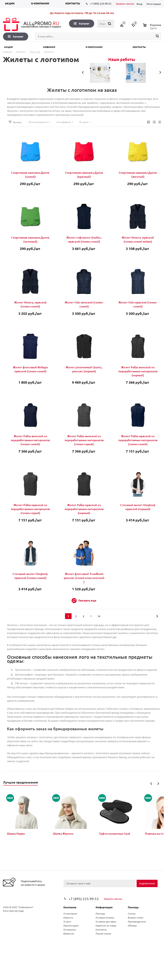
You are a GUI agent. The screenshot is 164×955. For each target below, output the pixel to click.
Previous (151, 784)
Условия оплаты (105, 917)
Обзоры (132, 925)
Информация (104, 907)
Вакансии (68, 933)
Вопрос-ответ (136, 917)
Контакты (72, 3)
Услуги (67, 921)
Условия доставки (106, 921)
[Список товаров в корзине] (152, 28)
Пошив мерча (103, 933)
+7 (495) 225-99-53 (100, 3)
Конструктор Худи (13, 910)
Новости (68, 917)
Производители (137, 921)
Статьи (131, 913)
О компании (40, 3)
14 (98, 616)
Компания (69, 907)
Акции (10, 3)
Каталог (84, 23)
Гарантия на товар (106, 925)
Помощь (133, 907)
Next (158, 784)
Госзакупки (69, 929)
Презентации (70, 925)
